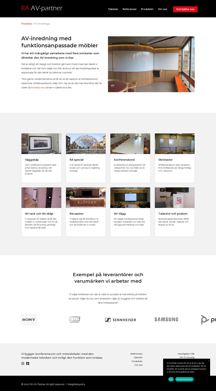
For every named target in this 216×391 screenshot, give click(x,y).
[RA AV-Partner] (41, 9)
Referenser (130, 9)
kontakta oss (38, 87)
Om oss (162, 9)
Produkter (147, 9)
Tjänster (113, 9)
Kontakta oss (185, 9)
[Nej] (209, 360)
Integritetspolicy (76, 384)
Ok (171, 379)
